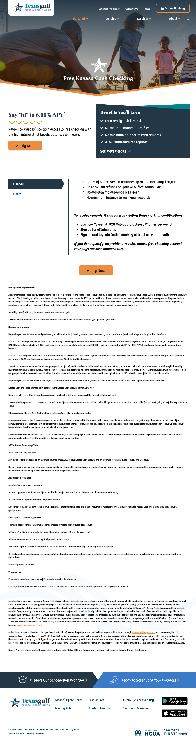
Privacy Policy (64, 708)
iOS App (175, 713)
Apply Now (25, 145)
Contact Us (131, 8)
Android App (175, 701)
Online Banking (175, 8)
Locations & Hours (109, 8)
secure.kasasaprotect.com (29, 625)
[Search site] (188, 18)
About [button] (173, 18)
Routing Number (100, 708)
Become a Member (135, 708)
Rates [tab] (17, 193)
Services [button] (142, 18)
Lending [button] (111, 18)
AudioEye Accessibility (138, 700)
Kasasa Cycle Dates (68, 700)
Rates (147, 8)
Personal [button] (79, 18)
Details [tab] (18, 183)
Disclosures (96, 700)
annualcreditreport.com (143, 632)
